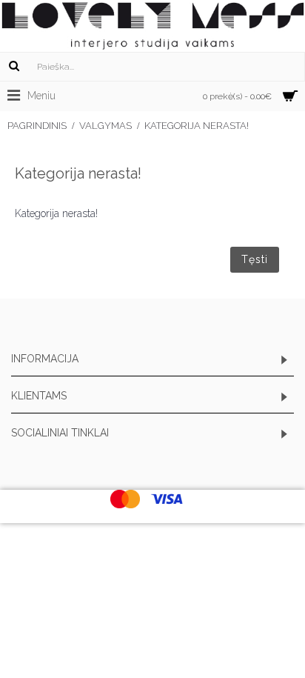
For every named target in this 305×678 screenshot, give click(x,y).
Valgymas (105, 125)
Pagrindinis (37, 125)
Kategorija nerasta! (196, 125)
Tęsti (254, 259)
